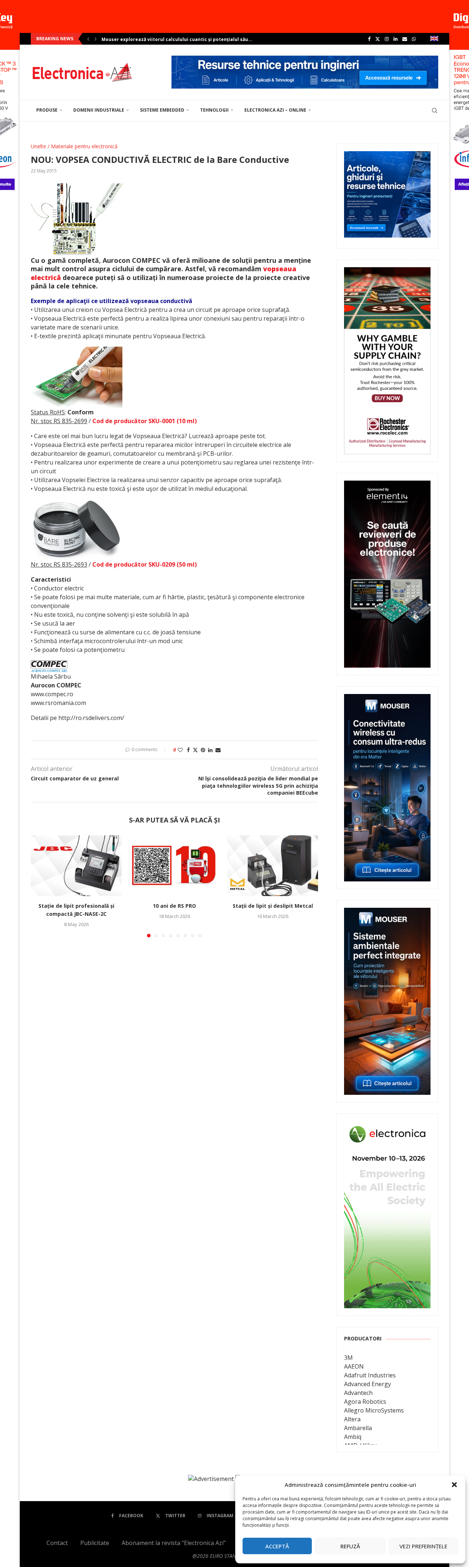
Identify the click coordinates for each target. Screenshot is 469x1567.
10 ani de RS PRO (174, 906)
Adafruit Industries (370, 1375)
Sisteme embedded (162, 110)
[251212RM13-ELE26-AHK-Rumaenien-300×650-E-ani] (387, 1126)
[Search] (434, 110)
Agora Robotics (365, 1402)
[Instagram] (387, 39)
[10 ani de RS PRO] (174, 865)
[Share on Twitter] (195, 749)
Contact (57, 1543)
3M (348, 1358)
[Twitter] (377, 39)
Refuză (350, 1546)
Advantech (358, 1393)
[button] (454, 1484)
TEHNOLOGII (214, 110)
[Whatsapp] (414, 39)
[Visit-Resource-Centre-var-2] (304, 60)
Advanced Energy (367, 1384)
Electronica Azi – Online (275, 110)
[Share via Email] (218, 749)
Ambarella (358, 1428)
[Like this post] (180, 749)
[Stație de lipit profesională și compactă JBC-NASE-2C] (76, 865)
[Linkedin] (396, 39)
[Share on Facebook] (188, 749)
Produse (47, 110)
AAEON (354, 1366)
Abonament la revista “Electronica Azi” (174, 1543)
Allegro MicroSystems (374, 1410)
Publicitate (94, 1543)
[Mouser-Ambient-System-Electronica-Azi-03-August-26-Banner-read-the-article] (387, 913)
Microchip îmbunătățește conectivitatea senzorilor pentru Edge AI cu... (184, 39)
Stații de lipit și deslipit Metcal (273, 906)
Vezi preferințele (423, 1546)
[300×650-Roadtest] (387, 486)
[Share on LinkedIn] (210, 749)
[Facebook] (369, 39)
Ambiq (352, 1437)
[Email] (404, 39)
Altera (352, 1419)
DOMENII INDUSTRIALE (98, 110)
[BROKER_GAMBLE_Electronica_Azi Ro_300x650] (387, 272)
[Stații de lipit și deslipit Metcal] (272, 865)
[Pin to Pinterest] (203, 749)
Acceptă (277, 1546)
